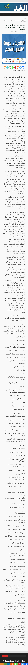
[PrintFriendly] (7, 67)
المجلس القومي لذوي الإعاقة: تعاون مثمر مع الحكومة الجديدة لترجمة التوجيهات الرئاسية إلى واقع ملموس (15, 640)
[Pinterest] (15, 67)
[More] (5, 67)
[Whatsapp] (13, 67)
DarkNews (22, 661)
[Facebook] (23, 67)
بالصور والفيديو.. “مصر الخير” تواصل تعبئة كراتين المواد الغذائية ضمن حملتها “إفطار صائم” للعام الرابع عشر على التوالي (14, 627)
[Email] (10, 67)
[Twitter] (20, 67)
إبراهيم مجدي (20, 31)
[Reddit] (18, 67)
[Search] (3, 14)
